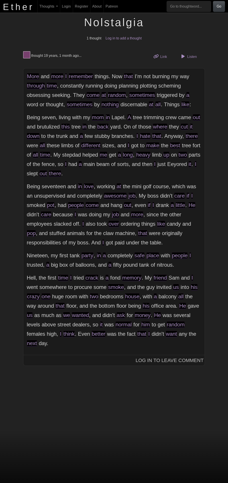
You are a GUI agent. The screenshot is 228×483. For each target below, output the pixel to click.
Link (165, 57)
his (194, 287)
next (32, 343)
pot (50, 205)
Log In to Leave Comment (170, 360)
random (117, 95)
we (66, 315)
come (93, 95)
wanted (80, 315)
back (102, 127)
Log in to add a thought (124, 38)
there (192, 136)
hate (145, 136)
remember (81, 76)
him (145, 324)
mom (98, 117)
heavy (143, 155)
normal (124, 324)
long (128, 155)
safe (139, 255)
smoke (116, 287)
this (65, 127)
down (33, 136)
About (97, 6)
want (171, 334)
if (188, 196)
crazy (33, 296)
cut (184, 127)
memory (131, 278)
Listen (191, 57)
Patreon (112, 6)
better (98, 334)
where (160, 127)
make (152, 145)
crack (92, 278)
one (46, 296)
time (52, 86)
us (176, 287)
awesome (115, 196)
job (131, 196)
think (69, 334)
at (104, 95)
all (158, 104)
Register (81, 6)
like (185, 104)
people (76, 205)
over (114, 224)
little (180, 205)
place (153, 255)
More (33, 76)
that (128, 76)
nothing (110, 104)
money (143, 315)
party (87, 255)
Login (66, 6)
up (166, 155)
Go (219, 6)
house (132, 296)
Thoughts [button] (47, 6)
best (175, 145)
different (90, 145)
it (191, 127)
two (183, 155)
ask (121, 315)
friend (160, 278)
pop (31, 233)
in (108, 117)
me (103, 155)
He (192, 205)
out (196, 117)
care (179, 196)
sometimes (142, 95)
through (36, 86)
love (89, 186)
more (57, 76)
